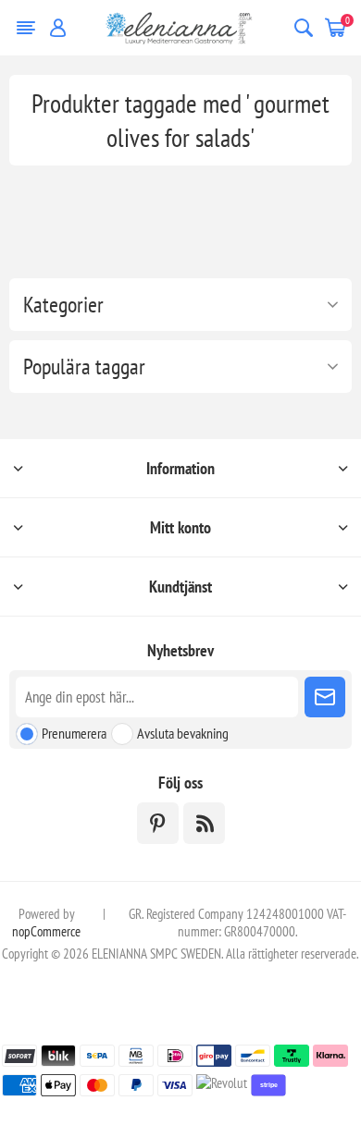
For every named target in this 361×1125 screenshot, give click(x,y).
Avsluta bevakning (183, 733)
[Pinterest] (158, 823)
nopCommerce (46, 931)
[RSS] (204, 823)
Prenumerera (74, 733)
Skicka (325, 697)
